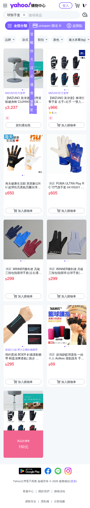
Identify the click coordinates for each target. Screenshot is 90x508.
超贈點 (77, 25)
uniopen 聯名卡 (50, 25)
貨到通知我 (23, 125)
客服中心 (28, 491)
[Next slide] (40, 68)
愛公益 (31, 102)
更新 (73, 481)
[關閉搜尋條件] (24, 15)
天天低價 (31, 60)
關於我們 (44, 491)
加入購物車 (68, 125)
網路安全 (30, 501)
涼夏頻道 (31, 68)
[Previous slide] (6, 68)
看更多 (31, 109)
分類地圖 (59, 501)
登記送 (31, 35)
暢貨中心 (31, 43)
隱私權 (45, 501)
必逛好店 (31, 77)
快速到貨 (31, 51)
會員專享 (31, 93)
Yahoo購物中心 (27, 5)
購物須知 (59, 491)
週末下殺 (31, 85)
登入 (66, 5)
